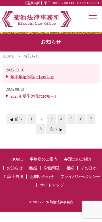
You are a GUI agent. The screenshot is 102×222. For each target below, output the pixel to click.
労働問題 (52, 168)
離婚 (33, 168)
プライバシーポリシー (80, 176)
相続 (70, 168)
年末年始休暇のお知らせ (32, 77)
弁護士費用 (13, 176)
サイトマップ (52, 185)
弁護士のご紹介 (78, 159)
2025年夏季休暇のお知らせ (34, 96)
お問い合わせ (42, 176)
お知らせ (15, 168)
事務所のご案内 (44, 159)
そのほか (89, 168)
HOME (8, 56)
